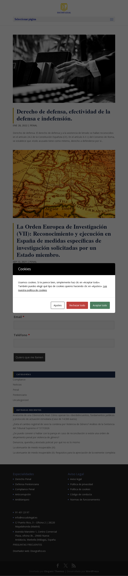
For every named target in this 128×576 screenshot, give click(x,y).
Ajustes (58, 305)
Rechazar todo (77, 305)
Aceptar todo (100, 305)
